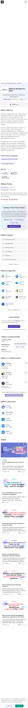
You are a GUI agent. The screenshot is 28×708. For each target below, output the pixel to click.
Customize (9, 706)
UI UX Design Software (10, 83)
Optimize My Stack (14, 226)
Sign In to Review (14, 326)
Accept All (19, 706)
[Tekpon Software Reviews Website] (2, 2)
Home (2, 83)
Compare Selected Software (14, 395)
